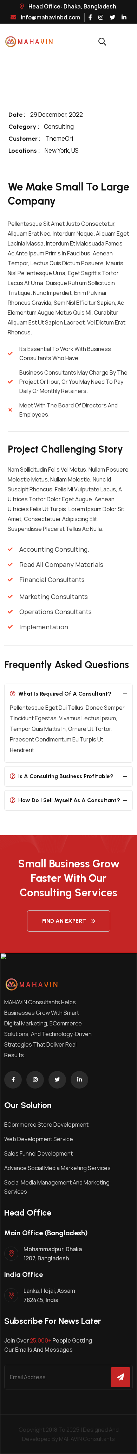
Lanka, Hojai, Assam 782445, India (49, 1295)
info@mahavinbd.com (50, 17)
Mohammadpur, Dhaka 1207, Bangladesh (53, 1253)
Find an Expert (64, 920)
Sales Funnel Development (38, 1153)
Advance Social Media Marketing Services (57, 1168)
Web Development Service (38, 1139)
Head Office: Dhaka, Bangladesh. (72, 6)
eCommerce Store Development (46, 1124)
